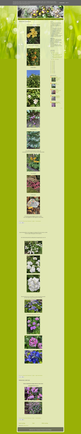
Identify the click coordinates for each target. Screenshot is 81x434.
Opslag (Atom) (25, 425)
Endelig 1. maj (58, 103)
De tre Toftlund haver (30, 7)
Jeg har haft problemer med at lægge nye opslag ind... (57, 57)
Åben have (53, 19)
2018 (53, 68)
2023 (53, 61)
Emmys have (47, 19)
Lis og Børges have (39, 19)
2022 (53, 62)
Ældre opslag (45, 423)
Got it (67, 2)
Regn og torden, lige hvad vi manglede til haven (58, 79)
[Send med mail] (19, 222)
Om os (23, 19)
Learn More (62, 2)
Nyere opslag (22, 423)
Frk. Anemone (54, 83)
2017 (53, 69)
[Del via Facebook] (22, 222)
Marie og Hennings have (30, 19)
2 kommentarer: (38, 221)
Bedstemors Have (55, 89)
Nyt (19, 19)
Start (33, 423)
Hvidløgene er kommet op (58, 97)
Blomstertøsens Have (56, 102)
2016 (53, 71)
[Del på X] (21, 222)
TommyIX (43, 429)
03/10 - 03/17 (55, 59)
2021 (53, 64)
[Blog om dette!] (20, 222)
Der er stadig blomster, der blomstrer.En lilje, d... (57, 55)
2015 (53, 72)
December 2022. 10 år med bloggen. (58, 91)
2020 (53, 65)
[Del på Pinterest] (23, 222)
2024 (53, 51)
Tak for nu (57, 84)
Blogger (50, 429)
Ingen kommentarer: (39, 375)
